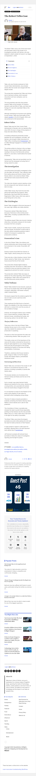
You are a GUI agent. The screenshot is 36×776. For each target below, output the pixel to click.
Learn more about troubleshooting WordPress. (15, 769)
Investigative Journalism (10, 449)
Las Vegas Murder (9, 451)
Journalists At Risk (22, 449)
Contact (21, 706)
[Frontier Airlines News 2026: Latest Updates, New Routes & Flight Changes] (27, 629)
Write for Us (22, 715)
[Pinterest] (29, 459)
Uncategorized (15, 11)
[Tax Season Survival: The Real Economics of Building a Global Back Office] (27, 619)
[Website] (23, 459)
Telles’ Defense (11, 76)
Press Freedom (18, 451)
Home (20, 709)
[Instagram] (31, 459)
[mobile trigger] (5, 7)
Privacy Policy (22, 712)
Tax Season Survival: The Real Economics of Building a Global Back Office (13, 619)
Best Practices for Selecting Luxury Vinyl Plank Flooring (24, 701)
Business (7, 11)
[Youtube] (18, 547)
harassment (24, 141)
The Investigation (12, 67)
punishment (19, 430)
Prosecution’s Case (13, 73)
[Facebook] (24, 459)
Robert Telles (11, 64)
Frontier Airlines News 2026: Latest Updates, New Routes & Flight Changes (13, 629)
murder (11, 117)
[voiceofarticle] (18, 7)
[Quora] (25, 547)
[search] (25, 7)
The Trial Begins (12, 70)
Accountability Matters (17, 447)
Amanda (10, 20)
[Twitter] (27, 459)
